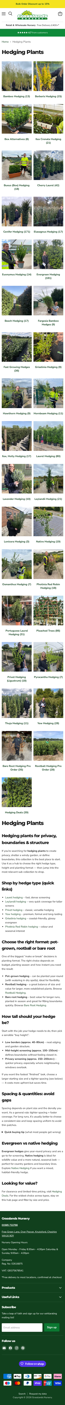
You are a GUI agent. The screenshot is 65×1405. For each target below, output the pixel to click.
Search (22, 1393)
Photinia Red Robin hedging (21, 926)
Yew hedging (13, 914)
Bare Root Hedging (35, 1005)
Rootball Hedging (15, 992)
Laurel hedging (14, 897)
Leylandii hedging (15, 901)
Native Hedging (20, 1168)
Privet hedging (13, 910)
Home (5, 41)
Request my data (38, 1393)
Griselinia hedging (15, 918)
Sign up (52, 1327)
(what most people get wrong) (33, 1132)
